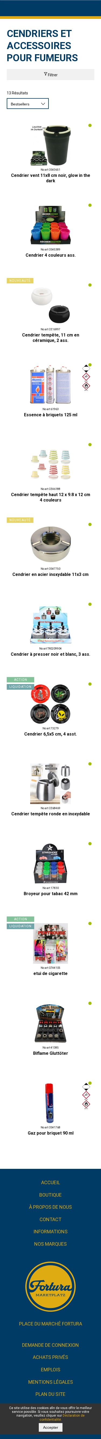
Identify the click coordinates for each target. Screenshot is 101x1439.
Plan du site (50, 1394)
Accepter (50, 1427)
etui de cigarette (50, 973)
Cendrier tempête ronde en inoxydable (50, 813)
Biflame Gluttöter (50, 1053)
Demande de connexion (50, 1345)
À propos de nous (50, 1207)
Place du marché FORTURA (50, 1324)
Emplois (50, 1369)
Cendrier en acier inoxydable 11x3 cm (50, 574)
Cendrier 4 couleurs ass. (51, 255)
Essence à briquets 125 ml (50, 414)
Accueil (50, 1182)
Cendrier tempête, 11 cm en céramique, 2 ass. (50, 337)
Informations (50, 1231)
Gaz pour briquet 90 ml (51, 1133)
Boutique (50, 1195)
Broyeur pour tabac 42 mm (51, 893)
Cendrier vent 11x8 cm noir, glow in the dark (50, 178)
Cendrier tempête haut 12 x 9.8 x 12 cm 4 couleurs (50, 497)
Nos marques (50, 1244)
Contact (50, 1219)
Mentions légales (50, 1382)
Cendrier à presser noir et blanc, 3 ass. (50, 654)
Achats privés (50, 1357)
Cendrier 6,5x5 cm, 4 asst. (50, 734)
